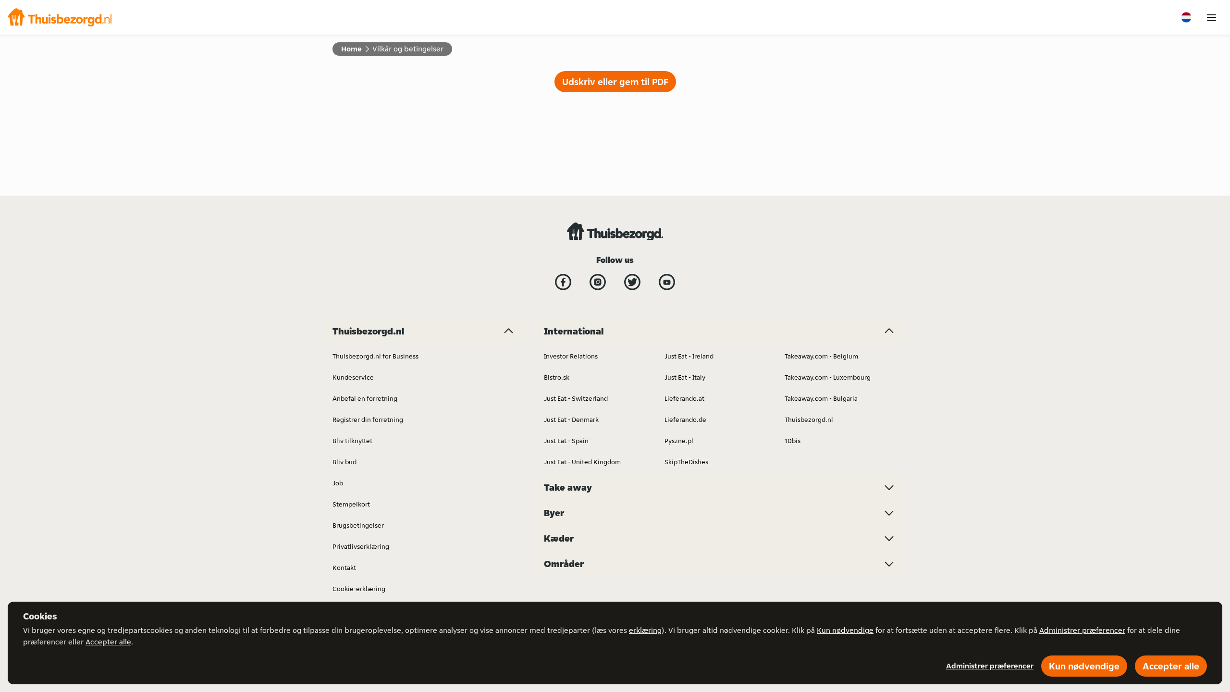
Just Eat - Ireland (688, 356)
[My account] (1211, 17)
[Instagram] (597, 282)
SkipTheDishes (686, 461)
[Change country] (1186, 17)
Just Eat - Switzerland (576, 398)
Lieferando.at (684, 398)
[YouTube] (666, 282)
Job (337, 483)
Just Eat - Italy (684, 377)
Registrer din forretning (367, 419)
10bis (792, 440)
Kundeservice (353, 377)
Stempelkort (351, 504)
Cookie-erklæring (358, 588)
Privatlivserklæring (360, 546)
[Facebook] (563, 282)
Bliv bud (344, 461)
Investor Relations (571, 356)
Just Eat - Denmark (571, 419)
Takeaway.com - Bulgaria (821, 398)
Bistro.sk (556, 377)
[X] (632, 282)
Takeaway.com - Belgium (821, 356)
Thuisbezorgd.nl (809, 419)
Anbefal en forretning (364, 398)
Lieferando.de (685, 419)
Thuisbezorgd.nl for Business (375, 356)
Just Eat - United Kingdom (582, 461)
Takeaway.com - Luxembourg (828, 377)
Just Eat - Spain (566, 440)
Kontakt (344, 567)
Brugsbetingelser (358, 525)
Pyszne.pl (678, 440)
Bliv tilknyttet (352, 440)
